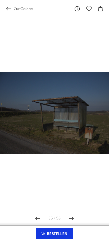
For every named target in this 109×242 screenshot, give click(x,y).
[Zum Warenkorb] (100, 8)
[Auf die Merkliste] (89, 8)
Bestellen (56, 234)
